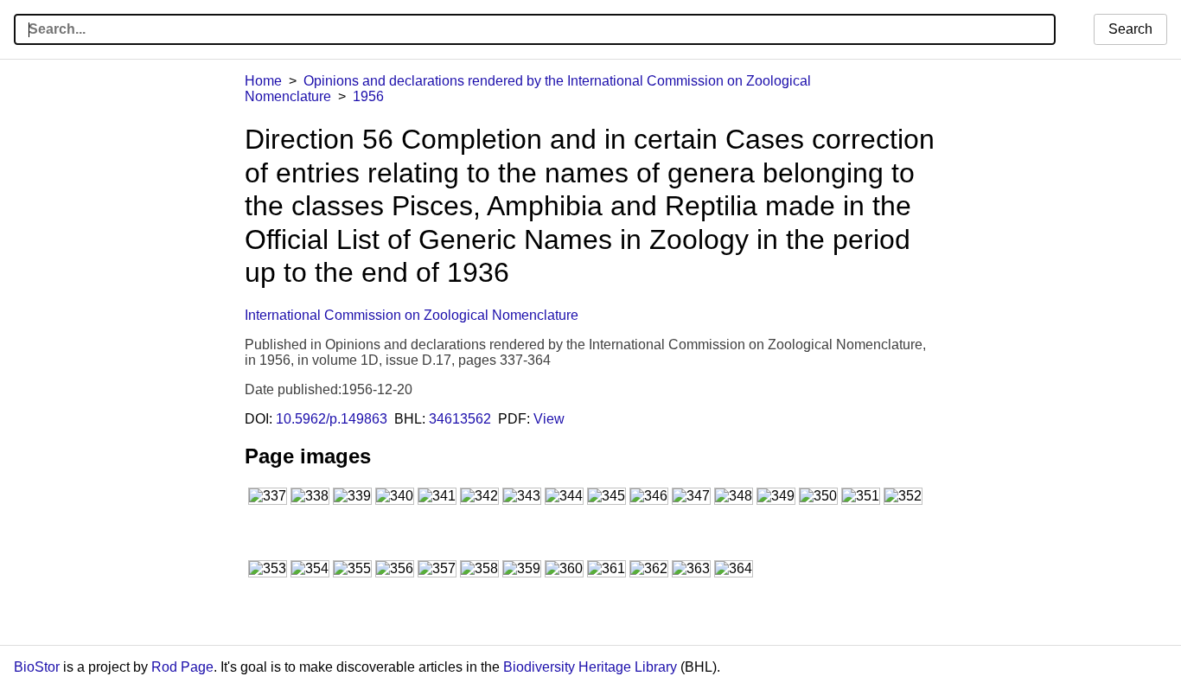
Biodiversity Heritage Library (590, 667)
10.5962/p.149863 (331, 418)
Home (263, 80)
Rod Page (182, 667)
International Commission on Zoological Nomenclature (411, 315)
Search (1130, 29)
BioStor (37, 667)
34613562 (460, 418)
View (549, 418)
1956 (368, 96)
